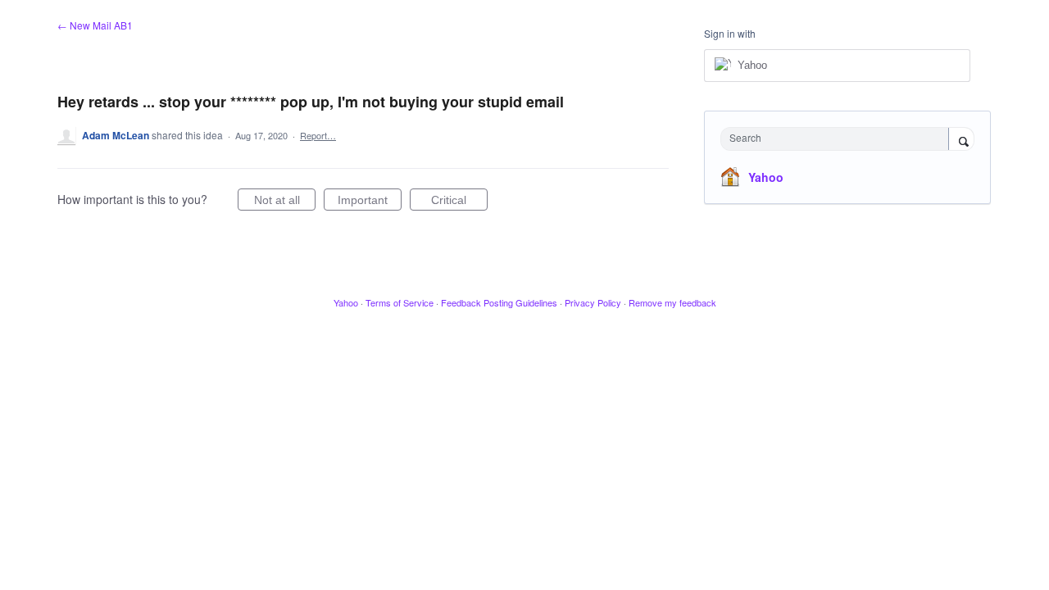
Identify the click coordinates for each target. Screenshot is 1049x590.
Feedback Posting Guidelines (499, 302)
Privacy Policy (593, 302)
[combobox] (839, 139)
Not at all (285, 202)
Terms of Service (400, 302)
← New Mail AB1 (95, 25)
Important (370, 202)
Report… (318, 135)
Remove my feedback (672, 302)
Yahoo (765, 177)
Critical (459, 202)
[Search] (961, 140)
